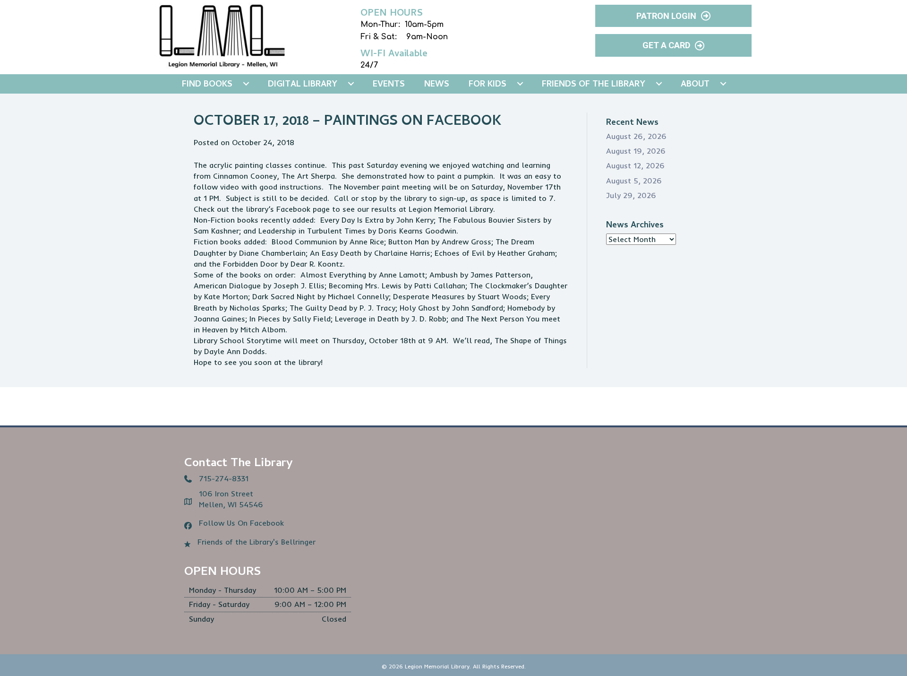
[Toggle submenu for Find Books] (246, 83)
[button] (673, 16)
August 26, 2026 (636, 136)
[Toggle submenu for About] (723, 83)
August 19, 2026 (636, 151)
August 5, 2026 (634, 180)
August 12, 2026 (635, 165)
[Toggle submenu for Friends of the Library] (659, 83)
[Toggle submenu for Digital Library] (351, 83)
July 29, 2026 (631, 195)
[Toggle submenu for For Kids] (520, 83)
